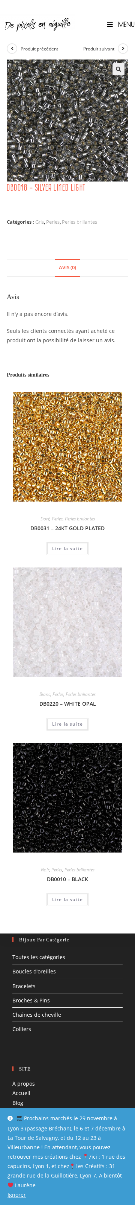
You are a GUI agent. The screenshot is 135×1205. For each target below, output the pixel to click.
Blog (17, 1102)
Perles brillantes (79, 221)
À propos (23, 1083)
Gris (39, 221)
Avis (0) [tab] (67, 267)
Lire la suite (67, 548)
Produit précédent (39, 49)
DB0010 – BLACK (67, 879)
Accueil (21, 1093)
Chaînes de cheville (36, 1014)
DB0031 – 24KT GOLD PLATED (67, 528)
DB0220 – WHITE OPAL (67, 703)
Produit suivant (98, 49)
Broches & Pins (31, 1000)
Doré (45, 519)
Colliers (21, 1029)
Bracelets (24, 986)
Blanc (44, 694)
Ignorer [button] (17, 1194)
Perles (53, 221)
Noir (45, 869)
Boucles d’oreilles (34, 971)
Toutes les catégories (38, 957)
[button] (118, 69)
